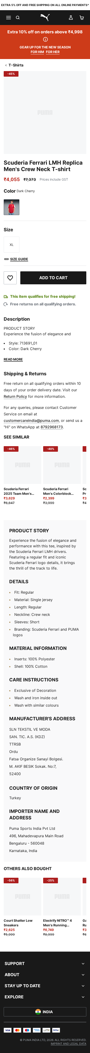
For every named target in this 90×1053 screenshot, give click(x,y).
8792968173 (52, 427)
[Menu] (8, 17)
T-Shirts (16, 65)
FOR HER (53, 52)
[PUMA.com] (45, 17)
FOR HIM (37, 52)
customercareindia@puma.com (31, 420)
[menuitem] (68, 1043)
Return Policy (15, 396)
